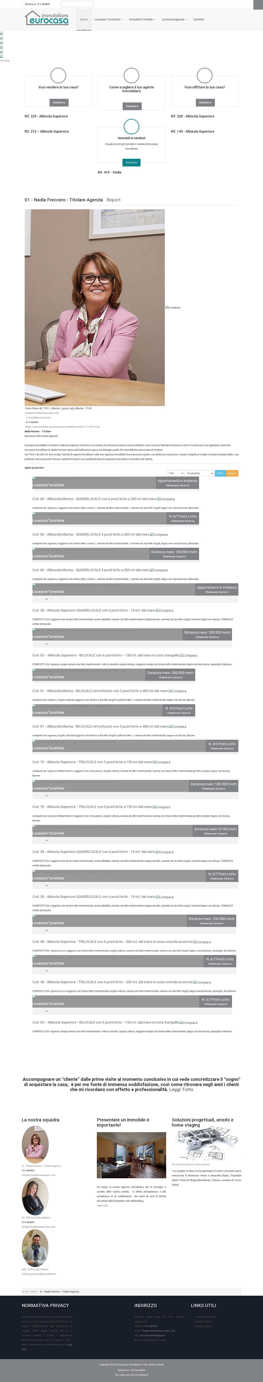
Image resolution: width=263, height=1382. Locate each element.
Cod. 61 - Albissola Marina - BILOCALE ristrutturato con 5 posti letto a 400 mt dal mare (100, 691)
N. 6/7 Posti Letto (182, 516)
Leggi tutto (102, 1205)
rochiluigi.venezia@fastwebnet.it (39, 1274)
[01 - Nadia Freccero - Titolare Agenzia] (35, 1144)
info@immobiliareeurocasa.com (42, 413)
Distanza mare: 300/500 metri (170, 673)
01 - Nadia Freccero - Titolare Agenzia (41, 1166)
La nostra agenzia (173, 19)
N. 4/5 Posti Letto (179, 708)
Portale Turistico (203, 1321)
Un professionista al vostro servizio (190, 1164)
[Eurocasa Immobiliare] (47, 17)
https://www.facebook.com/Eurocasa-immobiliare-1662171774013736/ (62, 426)
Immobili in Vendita (141, 19)
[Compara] (166, 499)
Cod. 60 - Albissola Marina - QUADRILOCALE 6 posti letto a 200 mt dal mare (90, 534)
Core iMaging (141, 1375)
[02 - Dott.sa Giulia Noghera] (35, 1196)
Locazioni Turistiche (107, 19)
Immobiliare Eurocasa (39, 417)
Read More (59, 102)
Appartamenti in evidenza (177, 481)
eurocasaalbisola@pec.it (153, 1335)
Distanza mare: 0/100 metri (215, 829)
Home (84, 19)
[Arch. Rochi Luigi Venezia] (35, 1248)
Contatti (198, 19)
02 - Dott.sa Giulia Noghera (36, 1217)
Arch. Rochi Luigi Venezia (35, 1269)
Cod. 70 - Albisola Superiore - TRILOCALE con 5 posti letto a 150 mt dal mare (92, 762)
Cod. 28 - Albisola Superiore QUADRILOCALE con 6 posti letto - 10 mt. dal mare (93, 610)
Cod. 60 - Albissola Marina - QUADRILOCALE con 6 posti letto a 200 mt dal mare (94, 499)
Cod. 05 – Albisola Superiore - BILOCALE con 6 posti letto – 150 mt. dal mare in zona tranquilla (105, 655)
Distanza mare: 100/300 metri (174, 552)
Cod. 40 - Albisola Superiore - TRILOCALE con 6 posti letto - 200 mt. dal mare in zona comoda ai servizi (112, 942)
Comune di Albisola (205, 1317)
